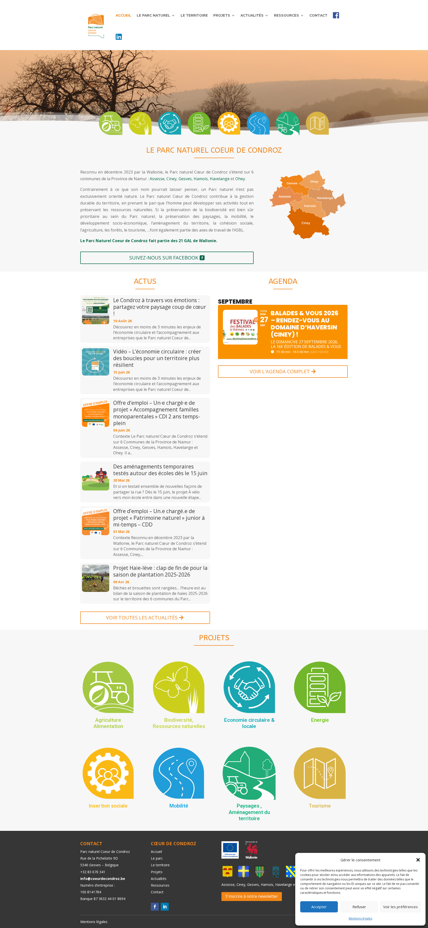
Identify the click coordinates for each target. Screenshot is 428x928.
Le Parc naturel (153, 15)
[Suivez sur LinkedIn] (165, 907)
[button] (418, 859)
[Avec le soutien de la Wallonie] (250, 857)
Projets (221, 15)
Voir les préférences (400, 906)
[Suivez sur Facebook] (155, 907)
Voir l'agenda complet (280, 371)
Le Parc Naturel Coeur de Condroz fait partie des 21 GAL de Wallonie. (148, 240)
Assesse (157, 178)
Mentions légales (360, 918)
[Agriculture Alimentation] (110, 123)
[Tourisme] (317, 123)
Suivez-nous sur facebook (163, 257)
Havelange (220, 178)
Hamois (201, 178)
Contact (318, 15)
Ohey (240, 178)
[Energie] (199, 123)
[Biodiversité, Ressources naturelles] (140, 123)
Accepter (319, 906)
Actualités (252, 15)
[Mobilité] (258, 123)
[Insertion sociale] (228, 123)
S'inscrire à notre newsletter (251, 896)
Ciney (171, 178)
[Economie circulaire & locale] (169, 123)
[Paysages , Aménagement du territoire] (287, 123)
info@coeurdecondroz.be (102, 878)
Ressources (286, 15)
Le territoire (194, 15)
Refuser (359, 906)
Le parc (157, 858)
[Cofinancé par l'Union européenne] (230, 857)
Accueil (123, 15)
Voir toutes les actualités (142, 617)
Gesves (185, 178)
